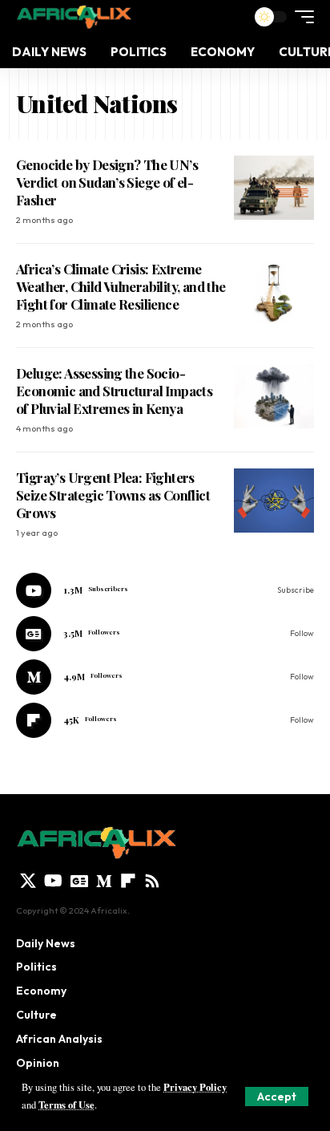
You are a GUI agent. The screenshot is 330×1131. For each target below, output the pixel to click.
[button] (276, 1096)
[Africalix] (73, 17)
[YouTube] (53, 880)
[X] (28, 880)
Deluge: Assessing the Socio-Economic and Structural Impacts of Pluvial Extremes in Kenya (114, 390)
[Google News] (165, 633)
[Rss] (152, 880)
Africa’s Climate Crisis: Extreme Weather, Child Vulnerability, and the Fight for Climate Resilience (121, 286)
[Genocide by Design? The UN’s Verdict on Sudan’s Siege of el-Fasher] (274, 188)
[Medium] (165, 677)
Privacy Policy (195, 1087)
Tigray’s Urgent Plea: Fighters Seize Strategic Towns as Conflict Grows (113, 494)
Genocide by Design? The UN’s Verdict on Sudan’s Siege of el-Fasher (107, 182)
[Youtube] (165, 590)
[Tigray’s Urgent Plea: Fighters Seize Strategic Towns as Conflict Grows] (274, 500)
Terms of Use (66, 1104)
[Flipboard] (165, 720)
